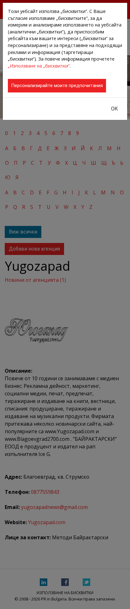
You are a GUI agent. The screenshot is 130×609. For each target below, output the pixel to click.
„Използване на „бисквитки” (39, 66)
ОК (114, 109)
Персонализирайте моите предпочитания (57, 85)
